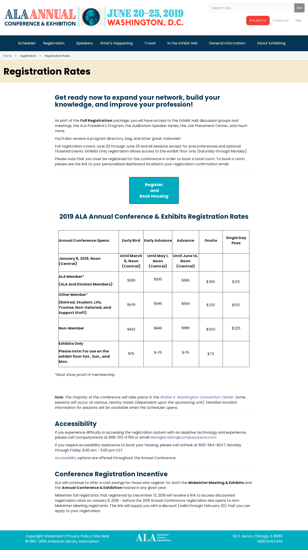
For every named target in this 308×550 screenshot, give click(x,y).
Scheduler (27, 43)
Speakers (84, 43)
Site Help (101, 536)
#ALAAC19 (258, 20)
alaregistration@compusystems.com (183, 437)
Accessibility (66, 457)
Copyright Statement (44, 536)
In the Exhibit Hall (182, 43)
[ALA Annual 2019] (102, 17)
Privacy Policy (79, 536)
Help (298, 20)
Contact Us (281, 20)
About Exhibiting (271, 43)
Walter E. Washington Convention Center (197, 397)
